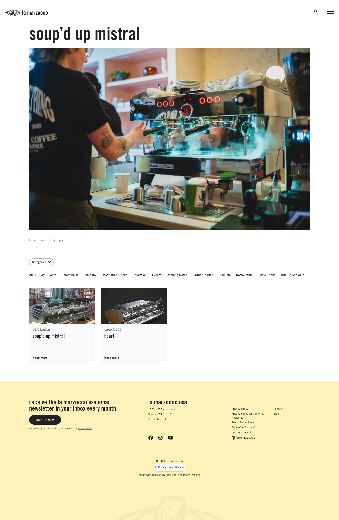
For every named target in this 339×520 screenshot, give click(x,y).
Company (90, 275)
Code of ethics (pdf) (243, 427)
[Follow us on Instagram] (160, 438)
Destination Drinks (114, 275)
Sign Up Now (45, 419)
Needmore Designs (188, 474)
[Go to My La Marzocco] (315, 12)
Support (277, 408)
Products (224, 275)
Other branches (246, 437)
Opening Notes (177, 275)
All (31, 275)
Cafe (53, 275)
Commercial (70, 275)
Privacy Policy (85, 428)
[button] (330, 12)
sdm (168, 474)
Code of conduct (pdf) (244, 432)
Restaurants (244, 275)
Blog (41, 275)
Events (156, 275)
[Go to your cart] (301, 12)
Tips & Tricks (266, 275)
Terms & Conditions (243, 422)
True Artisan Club (292, 275)
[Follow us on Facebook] (150, 438)
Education (140, 275)
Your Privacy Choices (172, 467)
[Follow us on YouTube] (170, 438)
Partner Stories (202, 275)
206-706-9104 (157, 418)
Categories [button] (39, 262)
